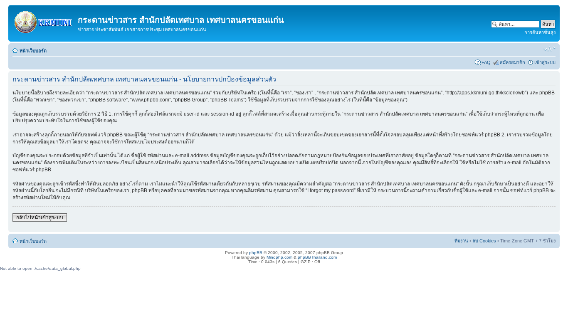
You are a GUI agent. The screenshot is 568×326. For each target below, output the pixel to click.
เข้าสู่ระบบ (545, 62)
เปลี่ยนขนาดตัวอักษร (549, 49)
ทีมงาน (461, 240)
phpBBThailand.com (317, 257)
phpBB (255, 252)
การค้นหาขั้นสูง (540, 32)
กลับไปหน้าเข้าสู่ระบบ (39, 217)
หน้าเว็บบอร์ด (33, 50)
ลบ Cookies (484, 240)
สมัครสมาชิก (512, 62)
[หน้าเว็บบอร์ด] (44, 20)
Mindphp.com (279, 257)
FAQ (486, 62)
